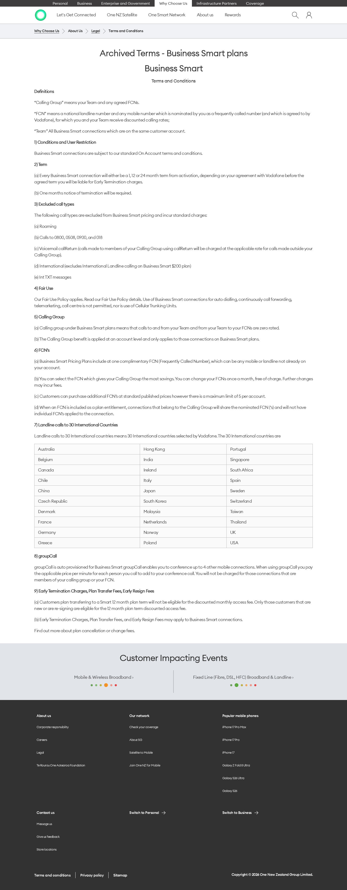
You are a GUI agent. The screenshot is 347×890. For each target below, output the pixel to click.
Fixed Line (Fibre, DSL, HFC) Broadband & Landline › (243, 677)
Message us (44, 824)
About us (205, 14)
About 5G (135, 740)
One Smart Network (167, 14)
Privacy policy (92, 875)
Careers (42, 740)
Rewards (233, 14)
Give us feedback (48, 836)
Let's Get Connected (76, 14)
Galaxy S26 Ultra (233, 778)
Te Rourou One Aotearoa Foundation (61, 765)
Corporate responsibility (52, 727)
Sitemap (120, 875)
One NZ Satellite (122, 14)
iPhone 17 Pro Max (234, 727)
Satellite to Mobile (141, 752)
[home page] (41, 15)
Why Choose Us (46, 31)
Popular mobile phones (240, 715)
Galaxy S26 (229, 791)
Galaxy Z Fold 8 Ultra (236, 765)
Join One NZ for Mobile (144, 765)
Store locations (47, 849)
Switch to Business (237, 812)
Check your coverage (143, 727)
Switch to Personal (144, 812)
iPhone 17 (228, 752)
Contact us (45, 812)
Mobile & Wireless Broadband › (103, 677)
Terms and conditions (52, 875)
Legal (95, 31)
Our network (139, 715)
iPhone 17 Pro (231, 740)
